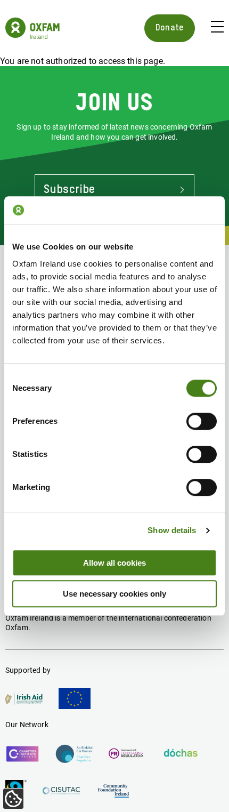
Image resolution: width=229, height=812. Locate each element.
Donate (170, 28)
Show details (172, 530)
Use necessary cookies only (114, 593)
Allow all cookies (114, 562)
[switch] (201, 421)
